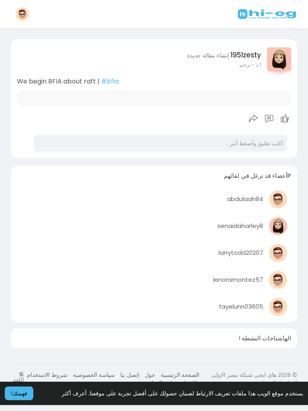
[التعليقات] (269, 119)
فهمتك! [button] (19, 393)
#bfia (110, 81)
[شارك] (253, 119)
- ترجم (247, 65)
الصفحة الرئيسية (180, 374)
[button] (22, 14)
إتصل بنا (129, 374)
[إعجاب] (268, 119)
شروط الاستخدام (47, 374)
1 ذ (258, 65)
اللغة (18, 379)
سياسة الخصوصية (94, 374)
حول (150, 374)
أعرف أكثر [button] (74, 393)
